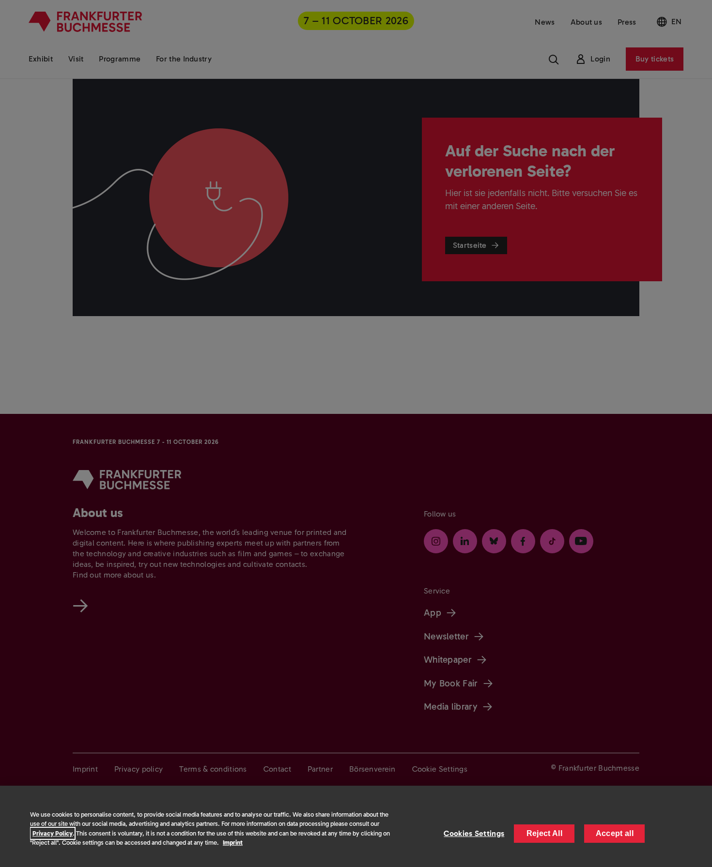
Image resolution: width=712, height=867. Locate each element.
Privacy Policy (52, 833)
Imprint (233, 842)
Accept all (615, 833)
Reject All (544, 833)
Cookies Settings (474, 833)
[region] (356, 826)
